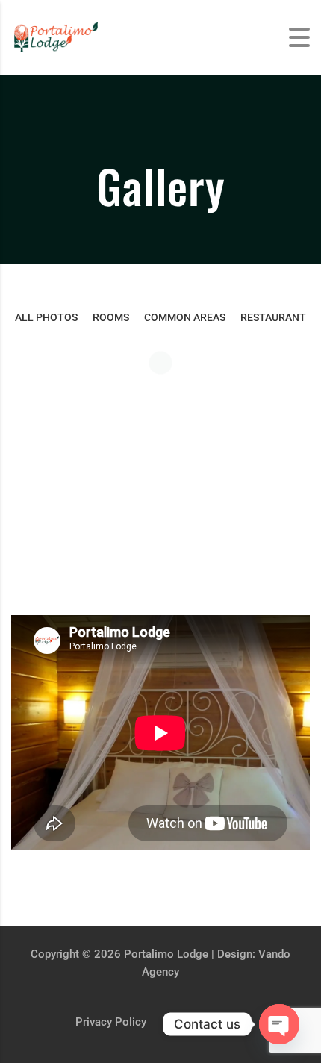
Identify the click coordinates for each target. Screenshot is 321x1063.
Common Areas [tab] (184, 317)
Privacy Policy (110, 1022)
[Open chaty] (279, 1024)
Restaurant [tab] (273, 317)
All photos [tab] (46, 317)
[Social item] (249, 1011)
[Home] (67, 36)
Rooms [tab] (111, 317)
